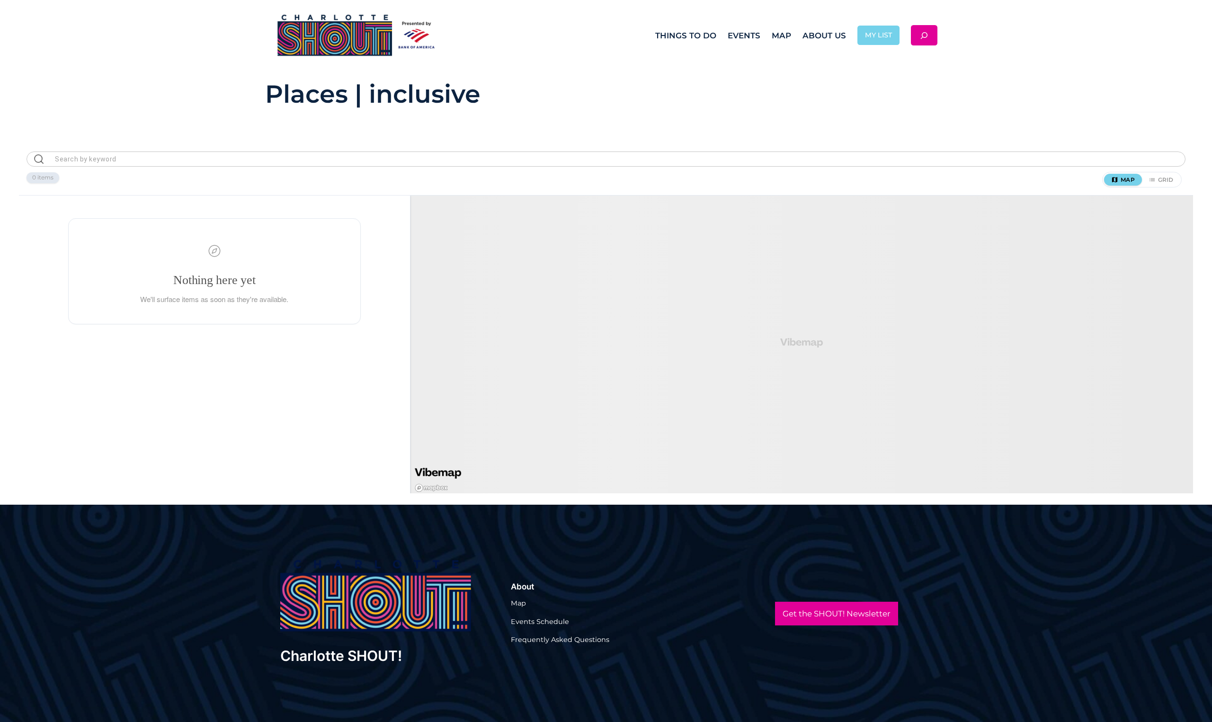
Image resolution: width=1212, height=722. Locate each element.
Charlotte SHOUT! (341, 655)
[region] (801, 345)
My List (878, 35)
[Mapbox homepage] (430, 488)
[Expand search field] (924, 35)
